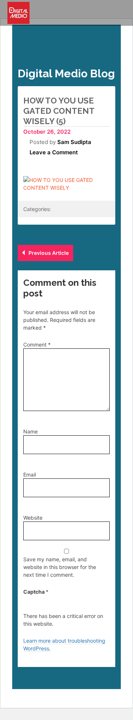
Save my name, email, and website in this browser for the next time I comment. (59, 567)
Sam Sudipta (74, 141)
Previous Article (48, 253)
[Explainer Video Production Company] (18, 13)
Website (32, 517)
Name (30, 431)
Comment (37, 344)
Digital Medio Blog (66, 73)
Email (29, 474)
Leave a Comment (54, 152)
